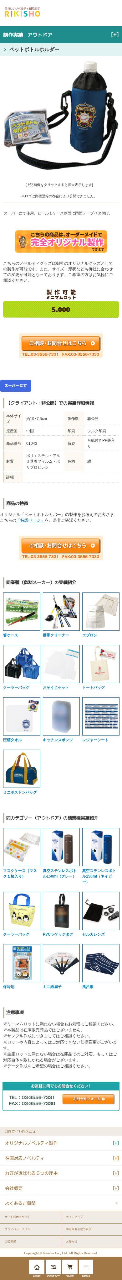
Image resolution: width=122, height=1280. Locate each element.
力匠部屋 (10, 1241)
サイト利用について (17, 1217)
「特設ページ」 (30, 520)
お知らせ (71, 1241)
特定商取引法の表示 (78, 1229)
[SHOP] (70, 1267)
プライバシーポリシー (19, 1229)
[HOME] (36, 1267)
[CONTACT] (53, 1267)
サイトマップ (74, 1217)
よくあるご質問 (20, 1203)
